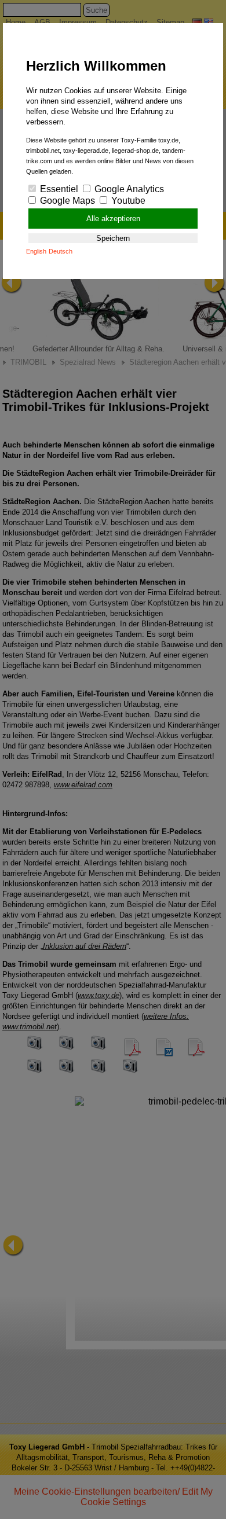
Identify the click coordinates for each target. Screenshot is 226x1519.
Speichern (113, 238)
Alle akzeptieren (113, 218)
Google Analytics (128, 189)
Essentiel (58, 189)
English (36, 251)
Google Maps (66, 201)
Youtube (127, 201)
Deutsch (60, 251)
